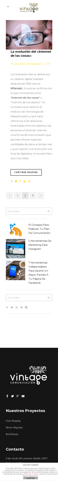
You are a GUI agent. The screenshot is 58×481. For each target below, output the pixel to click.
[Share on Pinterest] (29, 181)
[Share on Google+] (20, 181)
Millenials (16, 88)
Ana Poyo (20, 63)
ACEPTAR (30, 478)
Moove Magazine (14, 427)
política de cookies (30, 474)
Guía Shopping (13, 420)
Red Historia (12, 434)
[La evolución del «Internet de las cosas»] (29, 35)
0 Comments (35, 63)
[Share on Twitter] (16, 181)
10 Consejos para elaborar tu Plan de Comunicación (39, 228)
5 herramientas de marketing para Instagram (39, 244)
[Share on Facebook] (12, 181)
